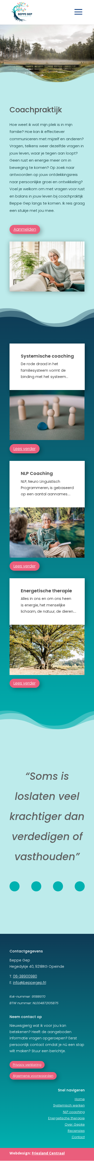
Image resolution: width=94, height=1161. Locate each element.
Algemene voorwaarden (33, 1075)
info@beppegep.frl (29, 982)
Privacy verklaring (27, 1064)
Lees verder (25, 449)
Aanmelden (25, 229)
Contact (78, 1137)
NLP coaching (74, 1111)
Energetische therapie (66, 1118)
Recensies (76, 1130)
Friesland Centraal (48, 1153)
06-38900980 (25, 976)
